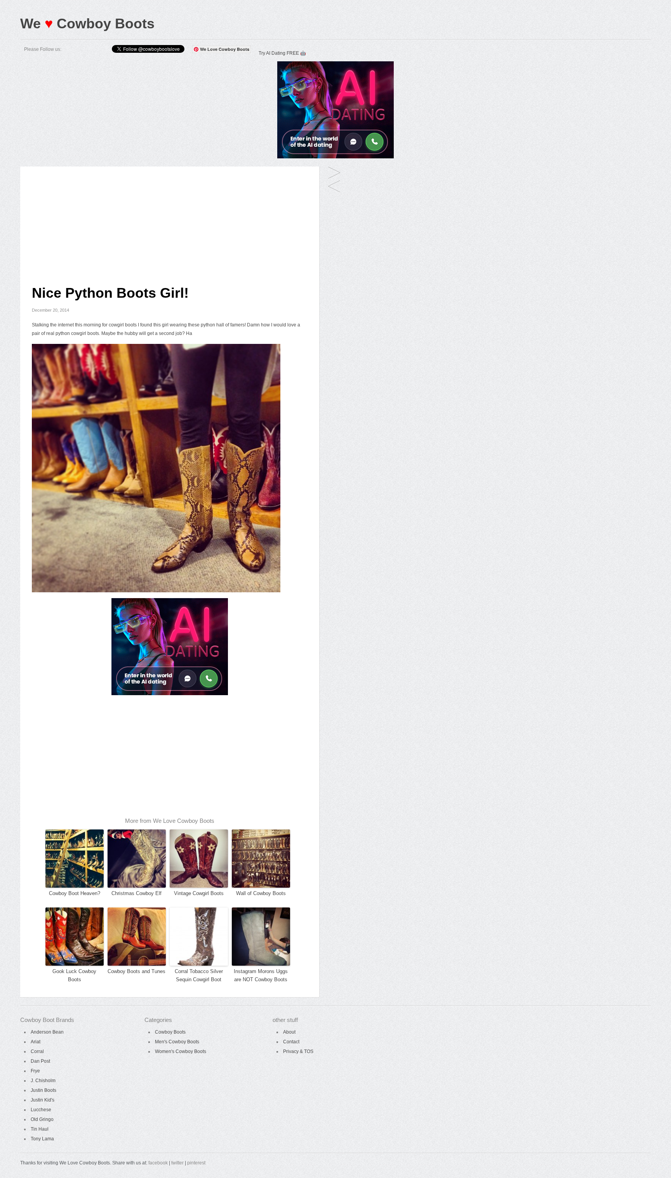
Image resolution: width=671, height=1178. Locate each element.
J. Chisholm (43, 1080)
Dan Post (40, 1061)
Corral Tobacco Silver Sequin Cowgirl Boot (199, 975)
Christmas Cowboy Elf (136, 893)
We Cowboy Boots (87, 23)
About (289, 1032)
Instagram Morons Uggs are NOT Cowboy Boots (261, 975)
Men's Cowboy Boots (177, 1041)
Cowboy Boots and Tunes (136, 971)
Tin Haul (40, 1129)
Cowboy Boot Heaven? (74, 893)
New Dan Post (334, 173)
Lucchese (41, 1109)
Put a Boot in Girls (334, 187)
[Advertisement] (169, 221)
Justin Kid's (42, 1100)
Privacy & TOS (298, 1051)
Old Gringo (42, 1119)
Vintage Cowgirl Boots (199, 893)
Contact (291, 1041)
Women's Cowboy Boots (180, 1051)
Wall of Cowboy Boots (261, 893)
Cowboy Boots (170, 1032)
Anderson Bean (47, 1032)
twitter (177, 1163)
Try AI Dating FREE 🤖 (282, 53)
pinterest (196, 1163)
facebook (158, 1163)
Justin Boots (43, 1090)
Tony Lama (42, 1139)
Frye (35, 1071)
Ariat (35, 1041)
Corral (37, 1051)
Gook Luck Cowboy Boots (74, 975)
